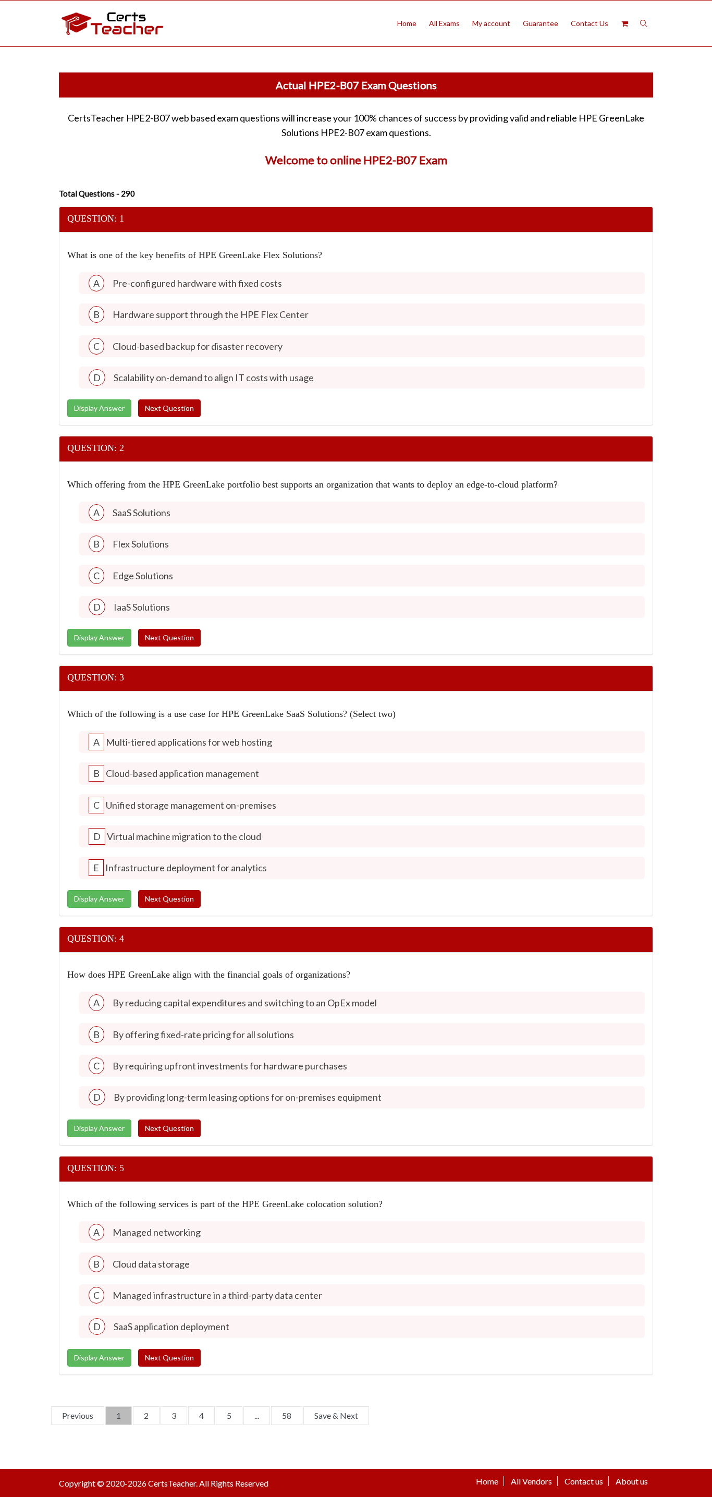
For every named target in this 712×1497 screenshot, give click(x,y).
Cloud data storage (151, 1264)
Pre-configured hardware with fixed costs (197, 283)
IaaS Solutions (142, 607)
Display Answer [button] (99, 408)
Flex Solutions (141, 544)
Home (406, 23)
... (256, 1415)
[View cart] (624, 23)
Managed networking (157, 1232)
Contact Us (589, 23)
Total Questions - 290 (97, 193)
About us (632, 1481)
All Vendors (531, 1481)
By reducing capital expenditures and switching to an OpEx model (245, 1002)
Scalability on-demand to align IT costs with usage (214, 377)
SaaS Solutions (141, 512)
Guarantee (540, 23)
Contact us (583, 1481)
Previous (77, 1415)
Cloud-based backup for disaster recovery (198, 346)
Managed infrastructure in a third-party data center (217, 1295)
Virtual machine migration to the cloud (184, 836)
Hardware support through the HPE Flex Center (211, 314)
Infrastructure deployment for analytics (186, 867)
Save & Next (336, 1415)
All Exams (444, 23)
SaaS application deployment (171, 1326)
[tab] (356, 220)
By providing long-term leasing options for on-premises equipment (248, 1097)
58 (286, 1415)
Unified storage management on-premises (191, 805)
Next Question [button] (169, 408)
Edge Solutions (143, 575)
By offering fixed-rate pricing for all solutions (203, 1034)
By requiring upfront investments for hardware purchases (230, 1066)
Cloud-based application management (182, 773)
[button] (356, 219)
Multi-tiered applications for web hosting (189, 742)
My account (491, 23)
